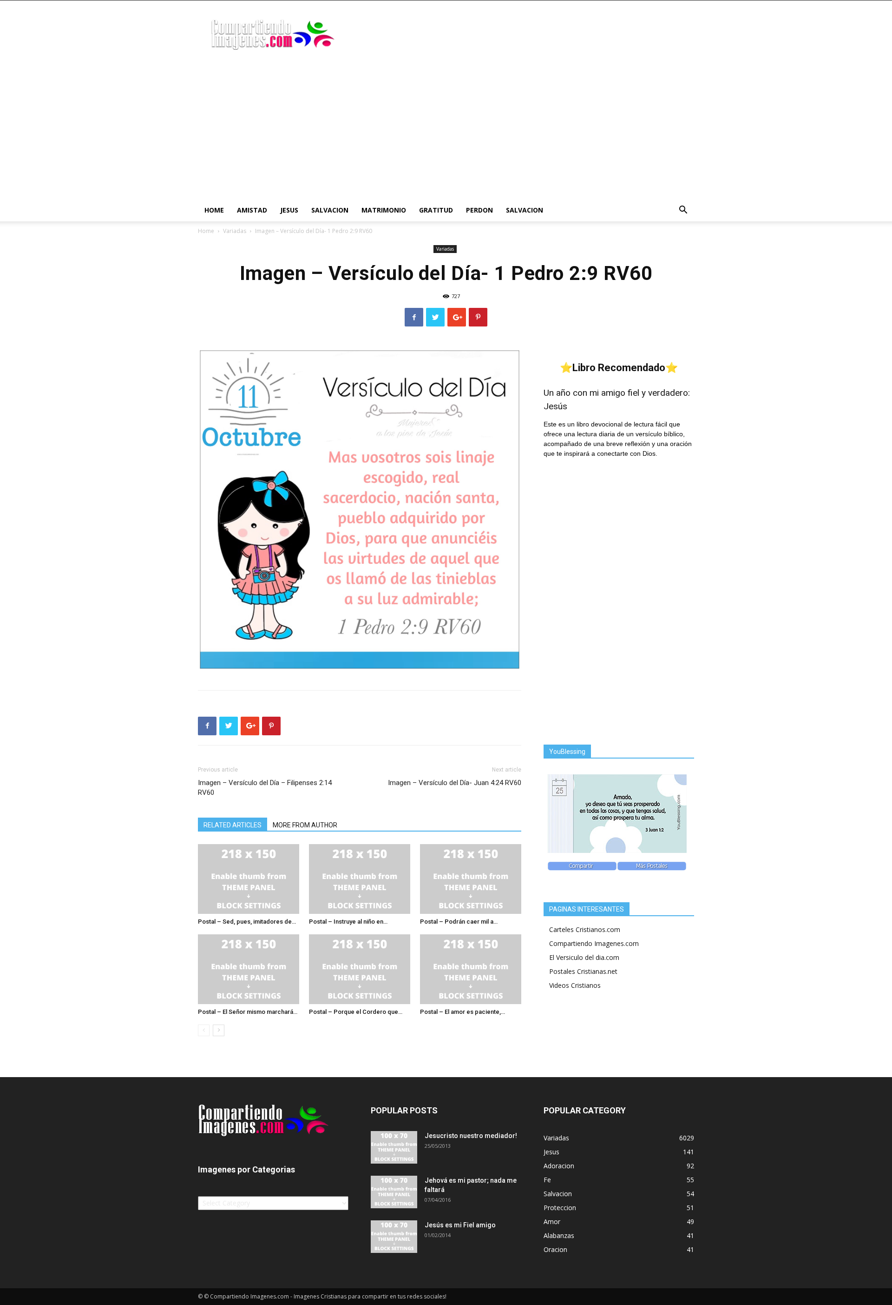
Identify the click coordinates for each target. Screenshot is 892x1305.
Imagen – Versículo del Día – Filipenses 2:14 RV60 (265, 788)
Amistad (252, 210)
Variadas (234, 231)
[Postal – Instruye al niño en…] (359, 879)
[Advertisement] (446, 129)
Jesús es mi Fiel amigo (460, 1225)
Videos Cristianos (575, 985)
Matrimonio (383, 210)
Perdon (479, 210)
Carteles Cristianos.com (584, 929)
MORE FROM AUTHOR (305, 825)
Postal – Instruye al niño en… (348, 921)
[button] (683, 210)
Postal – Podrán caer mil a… (459, 921)
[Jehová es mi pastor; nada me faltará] (394, 1192)
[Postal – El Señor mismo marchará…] (248, 969)
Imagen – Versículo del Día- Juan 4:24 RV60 (454, 783)
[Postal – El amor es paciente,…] (470, 969)
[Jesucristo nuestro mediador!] (394, 1147)
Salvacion (329, 210)
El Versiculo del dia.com (584, 957)
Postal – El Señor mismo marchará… (247, 1011)
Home (214, 210)
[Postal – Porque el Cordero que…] (359, 969)
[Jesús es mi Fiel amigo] (394, 1236)
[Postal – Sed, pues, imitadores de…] (248, 879)
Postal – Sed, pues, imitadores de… (247, 921)
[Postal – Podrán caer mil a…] (470, 879)
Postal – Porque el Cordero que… (355, 1011)
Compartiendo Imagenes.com (594, 943)
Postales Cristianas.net (583, 971)
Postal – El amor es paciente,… (462, 1011)
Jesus (289, 210)
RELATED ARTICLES (232, 825)
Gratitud (436, 210)
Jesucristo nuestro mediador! (471, 1135)
